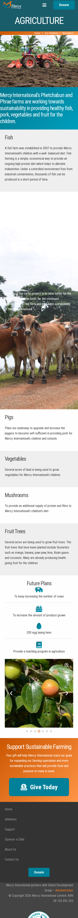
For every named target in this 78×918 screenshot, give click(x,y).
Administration (64, 890)
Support (10, 829)
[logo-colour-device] (12, 5)
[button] (44, 5)
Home (8, 809)
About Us (10, 849)
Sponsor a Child (14, 839)
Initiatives (11, 819)
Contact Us (12, 859)
